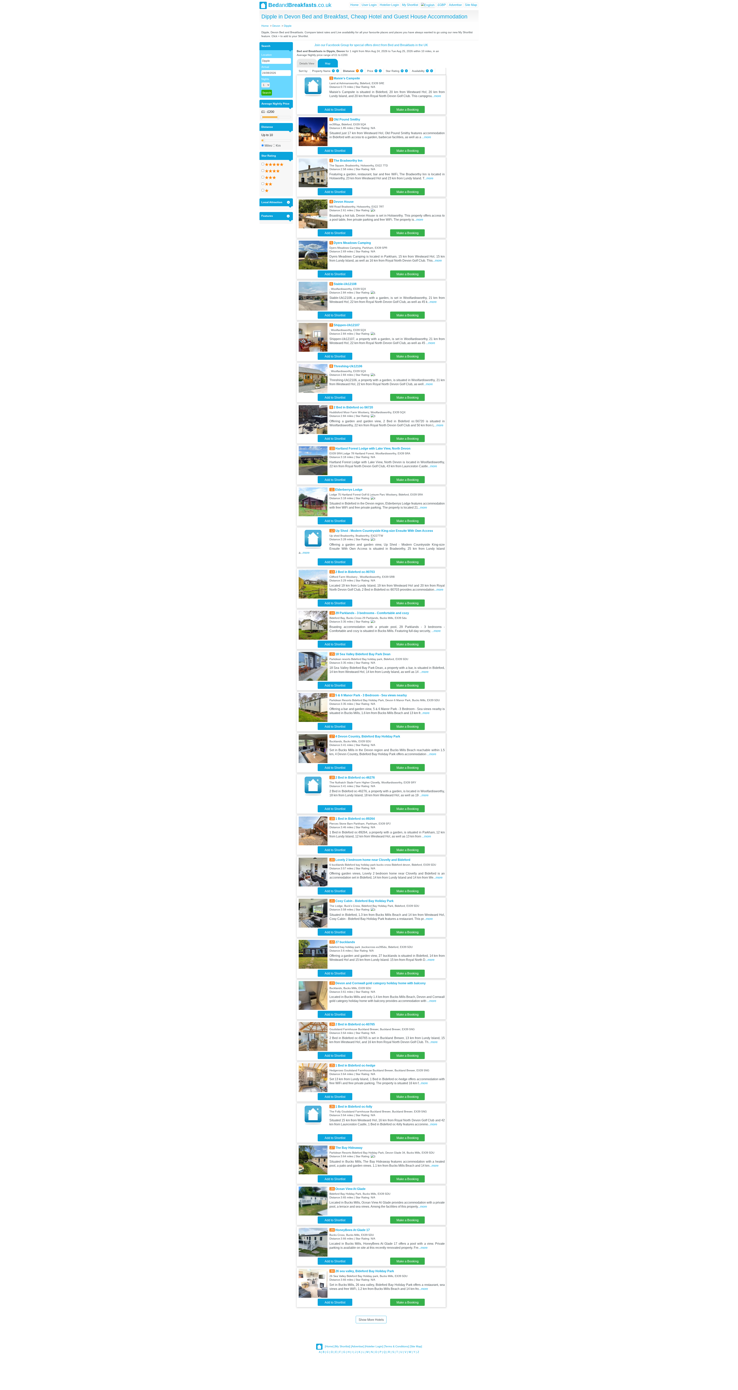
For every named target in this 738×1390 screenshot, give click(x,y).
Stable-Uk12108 (345, 284)
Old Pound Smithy (347, 119)
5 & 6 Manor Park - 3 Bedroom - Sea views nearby (371, 695)
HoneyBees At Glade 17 (352, 1230)
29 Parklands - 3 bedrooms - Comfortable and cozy (372, 613)
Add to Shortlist (335, 109)
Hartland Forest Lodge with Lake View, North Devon (373, 448)
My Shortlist (410, 5)
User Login (369, 5)
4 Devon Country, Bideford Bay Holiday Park (367, 736)
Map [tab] (327, 63)
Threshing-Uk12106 (348, 366)
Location (266, 54)
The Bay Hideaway (348, 1147)
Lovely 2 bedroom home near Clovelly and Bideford (372, 859)
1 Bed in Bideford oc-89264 (355, 818)
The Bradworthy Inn (348, 160)
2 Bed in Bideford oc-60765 (355, 1024)
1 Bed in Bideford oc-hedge (355, 1065)
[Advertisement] (461, 99)
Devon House (344, 201)
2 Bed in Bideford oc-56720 (353, 407)
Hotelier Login (389, 5)
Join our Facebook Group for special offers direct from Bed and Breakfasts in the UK (371, 45)
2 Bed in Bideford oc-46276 (355, 777)
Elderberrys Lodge (348, 489)
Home (354, 5)
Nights (265, 79)
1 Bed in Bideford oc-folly (353, 1106)
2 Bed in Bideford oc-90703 (355, 572)
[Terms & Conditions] (396, 1346)
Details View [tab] (306, 63)
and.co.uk (300, 5)
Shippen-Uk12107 (347, 325)
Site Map (471, 5)
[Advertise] (357, 1346)
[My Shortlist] (342, 1346)
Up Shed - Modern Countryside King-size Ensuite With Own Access (384, 530)
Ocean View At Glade (350, 1188)
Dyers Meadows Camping (352, 242)
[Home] (329, 1346)
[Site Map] (416, 1346)
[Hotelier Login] (374, 1346)
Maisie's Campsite (347, 78)
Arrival (265, 66)
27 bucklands (345, 942)
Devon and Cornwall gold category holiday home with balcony (380, 983)
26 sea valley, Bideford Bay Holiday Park (364, 1271)
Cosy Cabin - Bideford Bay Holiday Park (364, 901)
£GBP (442, 5)
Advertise (455, 5)
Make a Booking (407, 109)
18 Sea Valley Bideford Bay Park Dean (363, 654)
